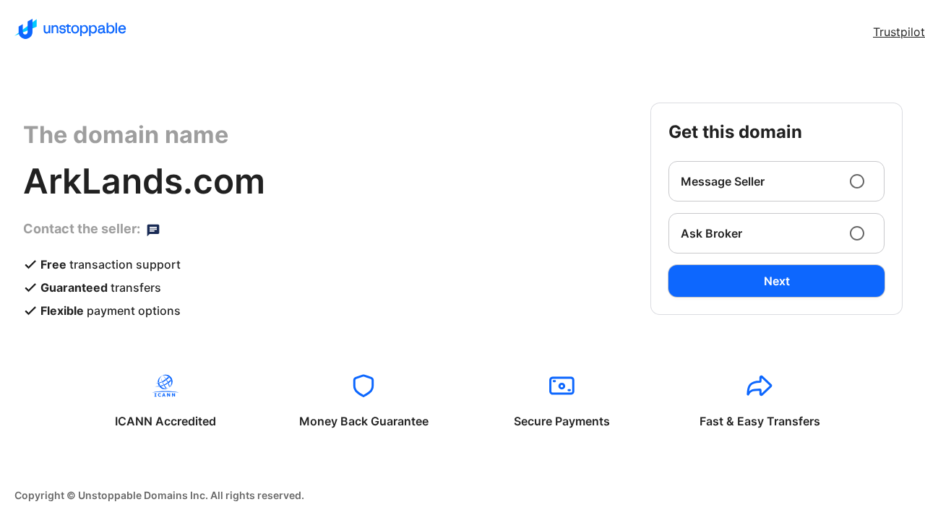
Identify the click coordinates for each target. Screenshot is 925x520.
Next (777, 281)
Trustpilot (899, 32)
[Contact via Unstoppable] (153, 229)
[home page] (70, 29)
